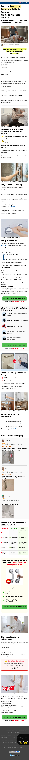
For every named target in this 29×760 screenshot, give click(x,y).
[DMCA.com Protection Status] (14, 756)
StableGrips (4, 245)
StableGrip (14, 429)
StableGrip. (14, 206)
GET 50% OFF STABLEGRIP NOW (14, 298)
